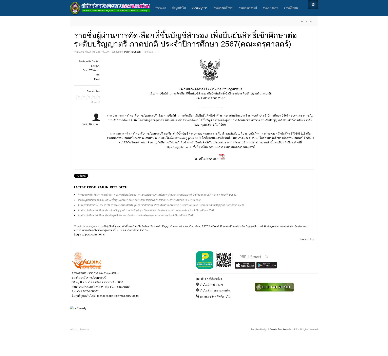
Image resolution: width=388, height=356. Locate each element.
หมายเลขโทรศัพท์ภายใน (215, 296)
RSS (313, 4)
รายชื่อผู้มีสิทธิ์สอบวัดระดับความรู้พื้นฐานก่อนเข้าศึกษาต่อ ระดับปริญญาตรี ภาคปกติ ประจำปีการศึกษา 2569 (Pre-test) (139, 200)
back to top (307, 239)
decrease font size (156, 50)
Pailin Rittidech (132, 51)
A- (310, 21)
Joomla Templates (279, 329)
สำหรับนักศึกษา (223, 8)
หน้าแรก (160, 8)
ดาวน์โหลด (291, 8)
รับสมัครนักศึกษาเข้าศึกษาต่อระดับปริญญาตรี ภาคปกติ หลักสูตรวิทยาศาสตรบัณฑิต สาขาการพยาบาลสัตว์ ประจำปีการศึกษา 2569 (146, 210)
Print (97, 74)
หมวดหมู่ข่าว (200, 8)
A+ (301, 21)
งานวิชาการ (270, 8)
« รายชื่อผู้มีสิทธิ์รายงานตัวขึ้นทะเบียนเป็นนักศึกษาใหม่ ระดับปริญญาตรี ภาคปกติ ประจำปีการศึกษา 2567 (153, 226)
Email (96, 79)
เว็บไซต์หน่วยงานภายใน (215, 290)
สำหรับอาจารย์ (247, 8)
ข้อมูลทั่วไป (179, 8)
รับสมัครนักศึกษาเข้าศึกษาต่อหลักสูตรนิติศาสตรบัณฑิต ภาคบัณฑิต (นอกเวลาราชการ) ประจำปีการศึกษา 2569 (135, 215)
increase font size (159, 50)
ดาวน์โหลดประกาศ (207, 158)
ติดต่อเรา (84, 329)
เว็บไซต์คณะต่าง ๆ (211, 284)
